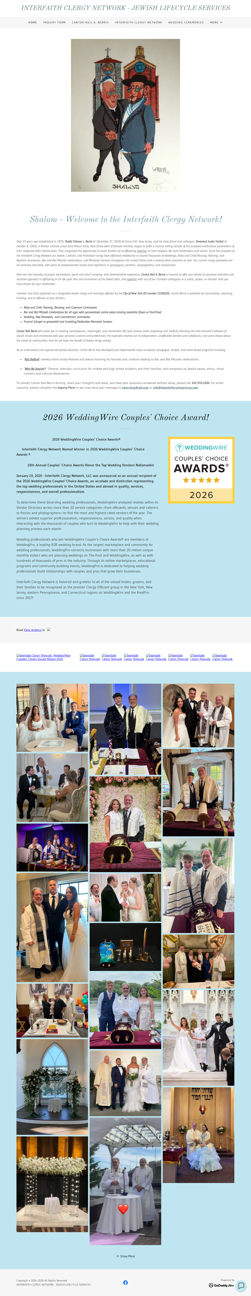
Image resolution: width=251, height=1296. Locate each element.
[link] (125, 9)
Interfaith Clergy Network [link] (138, 22)
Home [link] (32, 22)
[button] (216, 22)
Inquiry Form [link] (54, 22)
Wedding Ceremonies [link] (186, 22)
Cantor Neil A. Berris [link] (90, 22)
